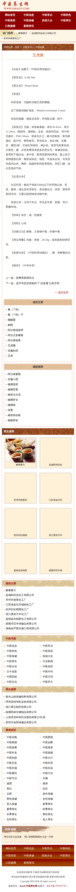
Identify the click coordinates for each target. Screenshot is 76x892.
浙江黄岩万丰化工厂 (17, 614)
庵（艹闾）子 (15, 314)
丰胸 (45, 778)
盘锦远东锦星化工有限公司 (21, 619)
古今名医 (12, 671)
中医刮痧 (12, 757)
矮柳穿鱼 (13, 420)
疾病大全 (47, 20)
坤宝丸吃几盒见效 (13, 836)
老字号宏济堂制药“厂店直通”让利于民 (38, 283)
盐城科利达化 (55, 464)
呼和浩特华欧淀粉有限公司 (21, 701)
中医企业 (12, 666)
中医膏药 (12, 773)
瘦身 (45, 783)
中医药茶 (48, 763)
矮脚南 (11, 405)
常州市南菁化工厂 (12, 38)
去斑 (9, 793)
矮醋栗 (11, 319)
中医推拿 (48, 747)
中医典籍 (12, 742)
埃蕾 (10, 410)
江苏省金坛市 (55, 500)
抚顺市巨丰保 (55, 570)
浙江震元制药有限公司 (19, 707)
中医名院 (48, 666)
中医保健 (29, 20)
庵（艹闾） (14, 309)
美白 (9, 788)
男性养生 (48, 814)
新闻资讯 (29, 26)
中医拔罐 (48, 752)
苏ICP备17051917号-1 (57, 886)
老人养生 (48, 819)
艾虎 (10, 355)
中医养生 (66, 20)
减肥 (9, 783)
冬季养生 (12, 814)
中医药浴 (48, 768)
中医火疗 (48, 757)
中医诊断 (48, 742)
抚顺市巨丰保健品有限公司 (21, 623)
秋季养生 (48, 809)
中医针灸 (12, 752)
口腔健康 (10, 26)
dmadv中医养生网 (28, 886)
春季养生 (48, 804)
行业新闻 (48, 661)
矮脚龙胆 (13, 384)
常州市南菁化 (20, 500)
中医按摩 (12, 747)
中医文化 (12, 681)
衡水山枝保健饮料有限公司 (21, 696)
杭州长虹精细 (20, 535)
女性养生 (12, 819)
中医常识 (47, 15)
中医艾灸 (12, 763)
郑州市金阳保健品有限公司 (21, 722)
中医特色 (66, 15)
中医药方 (48, 681)
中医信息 (29, 15)
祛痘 (45, 788)
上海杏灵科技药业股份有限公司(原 (25, 717)
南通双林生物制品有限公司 (21, 712)
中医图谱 (48, 737)
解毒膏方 (22, 33)
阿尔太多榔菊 (15, 335)
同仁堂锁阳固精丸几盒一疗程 (38, 836)
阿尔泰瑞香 (14, 340)
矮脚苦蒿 (13, 389)
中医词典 (40, 47)
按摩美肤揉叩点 (25, 277)
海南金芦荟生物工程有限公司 (22, 628)
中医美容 (10, 20)
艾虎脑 (11, 345)
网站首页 (10, 15)
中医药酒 (12, 768)
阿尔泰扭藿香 (15, 330)
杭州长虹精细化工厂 (17, 609)
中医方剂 (48, 676)
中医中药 (48, 671)
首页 (17, 47)
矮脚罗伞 (13, 399)
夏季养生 (12, 809)
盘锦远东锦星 (20, 570)
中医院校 (12, 676)
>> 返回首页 (61, 292)
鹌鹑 (10, 325)
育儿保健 (12, 804)
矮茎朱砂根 (14, 415)
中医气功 (12, 778)
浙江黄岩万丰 (55, 535)
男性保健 (12, 799)
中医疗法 (48, 773)
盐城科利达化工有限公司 (44, 33)
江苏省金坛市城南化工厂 (20, 604)
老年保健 (48, 793)
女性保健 (48, 799)
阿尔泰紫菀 (14, 374)
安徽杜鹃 (13, 350)
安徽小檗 (13, 379)
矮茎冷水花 (14, 394)
